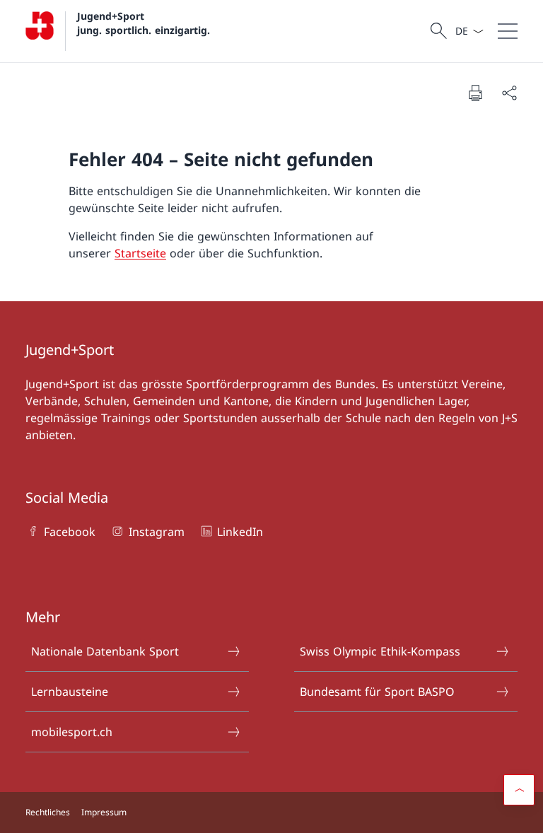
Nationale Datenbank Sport (105, 651)
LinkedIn (240, 532)
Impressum (104, 812)
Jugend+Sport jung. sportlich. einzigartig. (143, 22)
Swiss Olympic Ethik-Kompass (380, 651)
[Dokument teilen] (509, 92)
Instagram (156, 532)
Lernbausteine (69, 691)
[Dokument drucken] (475, 92)
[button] (519, 789)
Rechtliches (47, 812)
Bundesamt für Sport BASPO (377, 691)
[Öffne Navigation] (507, 31)
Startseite (140, 253)
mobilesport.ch (71, 732)
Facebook (69, 532)
